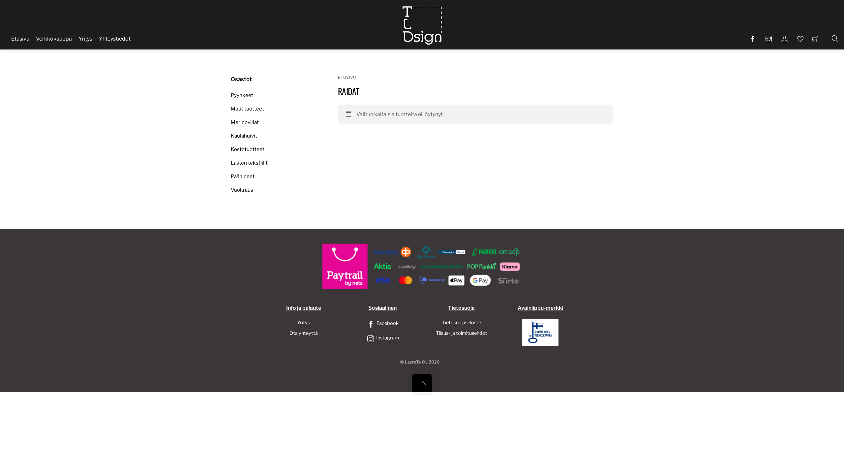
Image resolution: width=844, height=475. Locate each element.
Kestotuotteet (247, 149)
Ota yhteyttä (303, 333)
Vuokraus (242, 190)
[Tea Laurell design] (423, 24)
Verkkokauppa (54, 39)
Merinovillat (245, 122)
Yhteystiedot (115, 39)
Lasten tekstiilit (249, 163)
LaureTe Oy (416, 362)
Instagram (387, 338)
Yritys (85, 39)
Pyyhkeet (242, 95)
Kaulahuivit (244, 136)
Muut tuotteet (247, 109)
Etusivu (20, 39)
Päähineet (243, 176)
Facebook (387, 323)
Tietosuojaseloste (461, 323)
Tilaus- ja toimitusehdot (461, 333)
